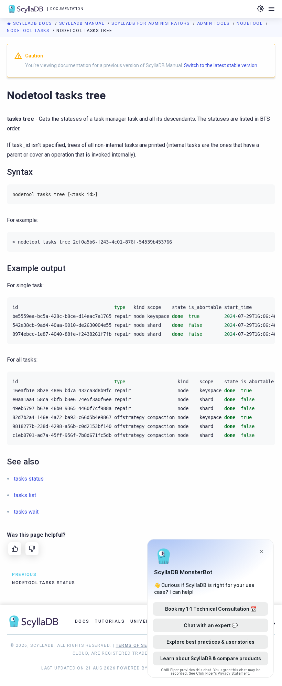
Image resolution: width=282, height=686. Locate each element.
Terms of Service (138, 645)
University (146, 621)
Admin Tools (214, 23)
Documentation (66, 9)
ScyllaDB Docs (32, 23)
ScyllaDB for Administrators (151, 23)
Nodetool (250, 23)
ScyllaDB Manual (82, 23)
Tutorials (110, 621)
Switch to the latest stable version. (221, 65)
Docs (82, 621)
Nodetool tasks (29, 30)
